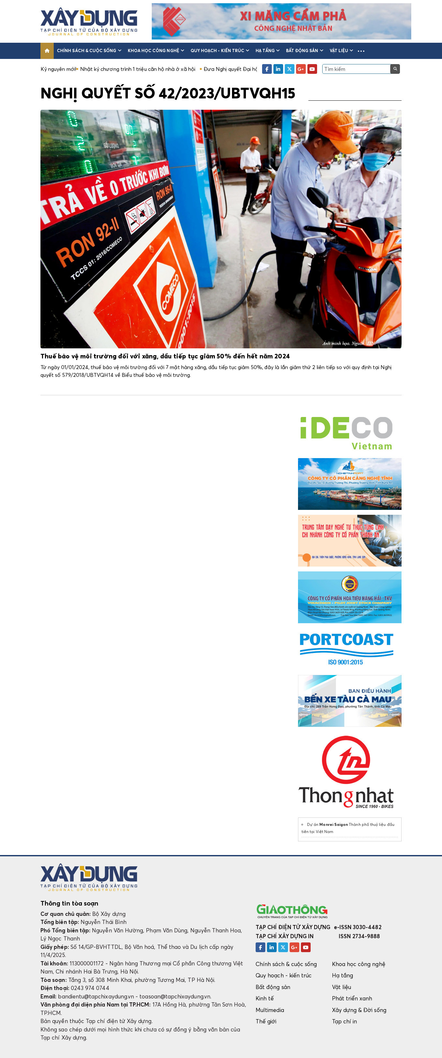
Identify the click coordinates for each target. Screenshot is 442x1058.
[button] (361, 51)
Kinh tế (265, 998)
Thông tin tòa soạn (69, 903)
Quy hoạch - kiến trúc (217, 50)
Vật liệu (339, 50)
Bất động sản (302, 50)
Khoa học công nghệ (153, 50)
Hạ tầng (265, 50)
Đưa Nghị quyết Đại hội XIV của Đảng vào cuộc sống (219, 69)
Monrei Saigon (333, 824)
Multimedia (270, 1010)
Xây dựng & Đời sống (359, 1010)
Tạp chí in (344, 1021)
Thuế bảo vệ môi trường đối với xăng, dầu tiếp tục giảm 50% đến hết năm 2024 (165, 356)
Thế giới (266, 1021)
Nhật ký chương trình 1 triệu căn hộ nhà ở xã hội (90, 69)
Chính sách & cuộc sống (86, 50)
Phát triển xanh (352, 998)
